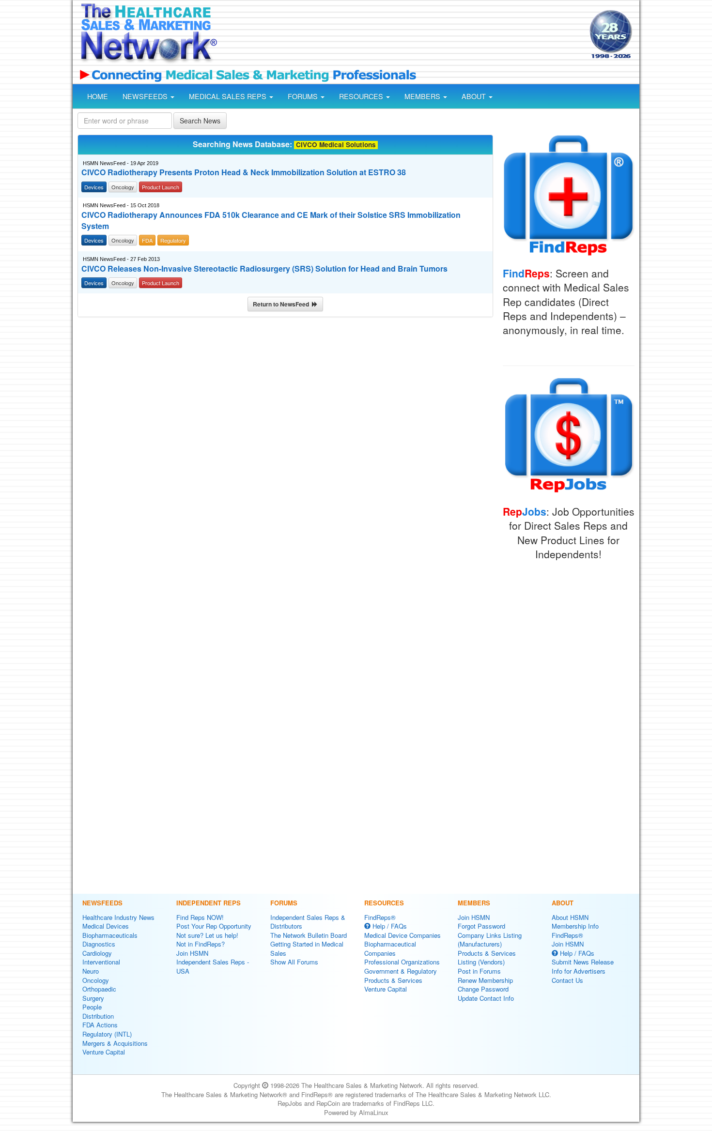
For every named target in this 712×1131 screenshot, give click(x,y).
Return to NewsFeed (282, 304)
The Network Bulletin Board (308, 935)
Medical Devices (105, 926)
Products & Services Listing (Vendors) (487, 957)
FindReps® (380, 917)
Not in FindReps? (200, 943)
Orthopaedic (99, 988)
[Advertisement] (402, 35)
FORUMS (304, 96)
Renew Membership (485, 980)
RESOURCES (362, 96)
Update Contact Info (486, 998)
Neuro (90, 971)
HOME (97, 96)
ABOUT (475, 96)
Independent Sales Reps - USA (212, 966)
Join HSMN (192, 953)
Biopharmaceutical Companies (390, 948)
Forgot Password (481, 926)
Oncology (95, 980)
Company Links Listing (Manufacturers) (490, 940)
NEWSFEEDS (146, 96)
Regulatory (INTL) (107, 1034)
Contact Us (567, 980)
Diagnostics (98, 943)
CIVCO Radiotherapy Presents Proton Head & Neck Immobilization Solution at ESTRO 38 (243, 172)
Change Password (483, 988)
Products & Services (393, 980)
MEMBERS (423, 96)
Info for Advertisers (578, 971)
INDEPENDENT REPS (208, 902)
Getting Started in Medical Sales (306, 948)
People (92, 1006)
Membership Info (575, 926)
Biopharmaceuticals (110, 935)
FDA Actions (100, 1024)
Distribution (98, 1016)
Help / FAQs (389, 926)
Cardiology (97, 953)
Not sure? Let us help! (207, 935)
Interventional (101, 961)
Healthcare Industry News (118, 917)
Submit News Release (583, 961)
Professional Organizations (402, 961)
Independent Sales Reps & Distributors (307, 922)
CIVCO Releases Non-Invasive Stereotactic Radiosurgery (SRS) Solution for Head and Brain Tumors (264, 268)
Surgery (93, 998)
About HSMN (570, 917)
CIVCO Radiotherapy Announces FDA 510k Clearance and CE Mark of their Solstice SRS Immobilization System (271, 220)
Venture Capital (103, 1051)
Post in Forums (479, 971)
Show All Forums (294, 961)
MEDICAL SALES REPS (228, 96)
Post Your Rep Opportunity (213, 926)
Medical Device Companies (402, 935)
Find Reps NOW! (200, 917)
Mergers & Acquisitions (115, 1043)
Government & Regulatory (400, 971)
